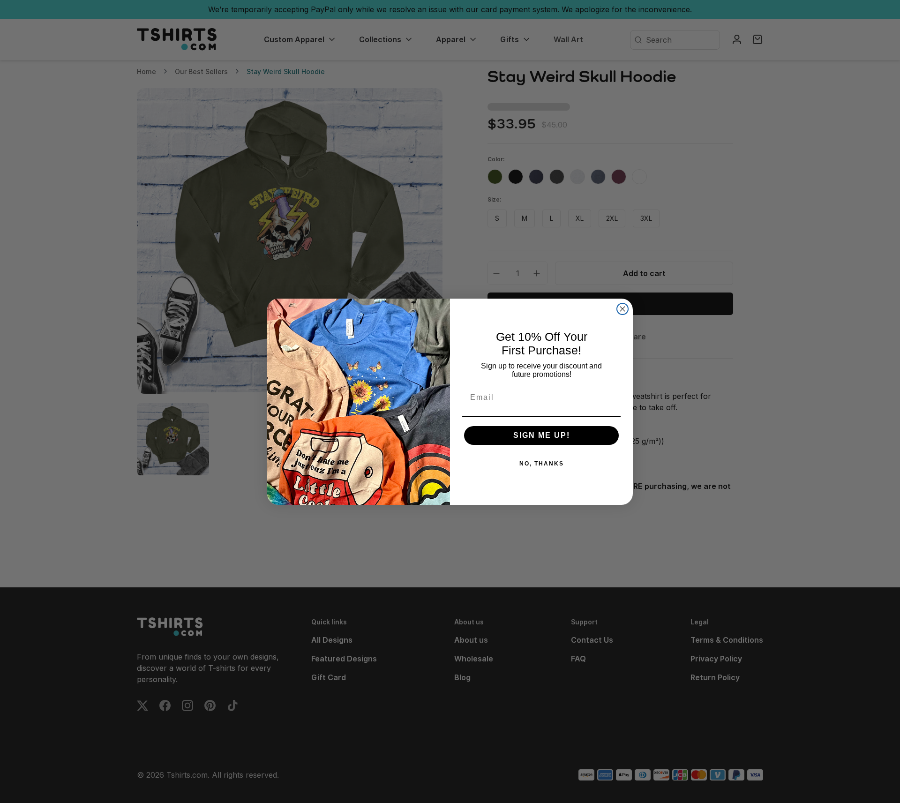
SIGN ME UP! (541, 435)
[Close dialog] (622, 309)
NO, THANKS (541, 463)
